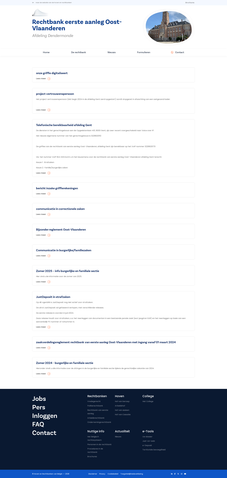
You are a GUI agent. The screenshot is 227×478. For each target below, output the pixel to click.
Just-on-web (148, 441)
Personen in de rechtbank (99, 444)
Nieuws (112, 52)
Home (46, 52)
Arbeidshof (120, 405)
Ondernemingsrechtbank (99, 422)
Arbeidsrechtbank (95, 418)
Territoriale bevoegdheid (154, 449)
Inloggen (44, 416)
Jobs (39, 399)
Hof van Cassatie (123, 414)
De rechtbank (78, 52)
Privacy (102, 474)
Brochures (190, 2)
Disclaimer (92, 474)
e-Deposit (147, 445)
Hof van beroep (122, 401)
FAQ (38, 424)
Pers (38, 407)
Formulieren (143, 52)
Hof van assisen (122, 410)
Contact (179, 52)
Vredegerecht (94, 401)
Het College (147, 401)
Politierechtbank (95, 405)
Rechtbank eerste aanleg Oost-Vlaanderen (77, 25)
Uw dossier (147, 436)
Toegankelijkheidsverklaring (131, 474)
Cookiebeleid (113, 474)
